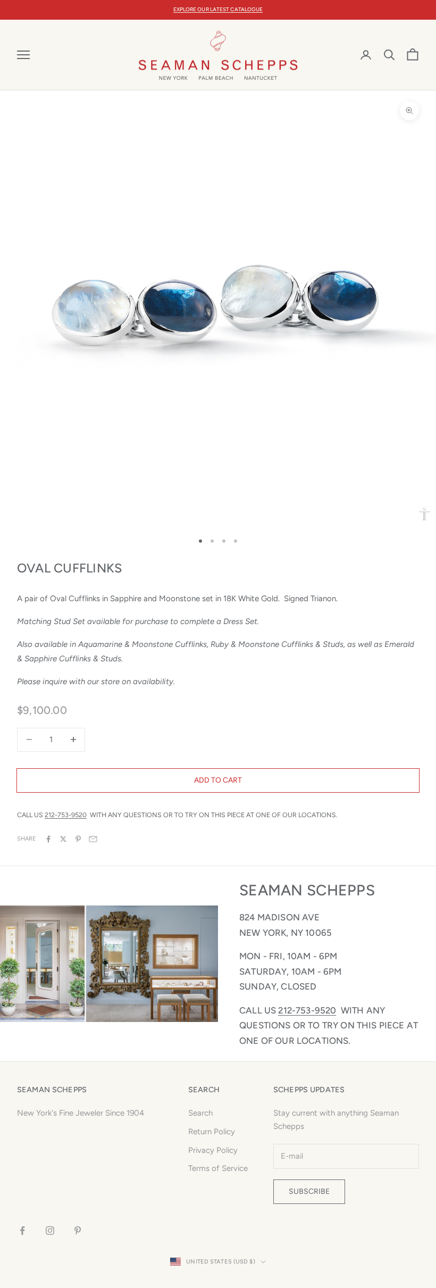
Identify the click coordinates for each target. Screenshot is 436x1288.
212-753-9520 (66, 815)
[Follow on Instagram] (50, 1230)
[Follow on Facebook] (22, 1230)
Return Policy (211, 1131)
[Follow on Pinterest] (77, 1230)
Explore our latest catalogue (218, 9)
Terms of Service (218, 1168)
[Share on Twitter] (63, 839)
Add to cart (218, 780)
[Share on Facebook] (48, 839)
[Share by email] (93, 839)
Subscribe (309, 1191)
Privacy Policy (213, 1150)
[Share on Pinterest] (78, 839)
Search (200, 1113)
